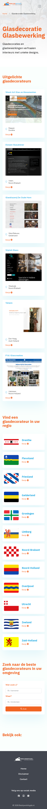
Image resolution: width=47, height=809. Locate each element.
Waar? (9, 696)
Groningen (28, 513)
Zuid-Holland (29, 640)
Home (5, 13)
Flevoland (28, 458)
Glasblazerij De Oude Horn (18, 197)
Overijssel (28, 586)
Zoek (24, 709)
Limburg (26, 531)
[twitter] (28, 796)
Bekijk (8, 134)
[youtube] (23, 796)
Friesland (27, 476)
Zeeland (26, 622)
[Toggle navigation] (39, 6)
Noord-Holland (30, 568)
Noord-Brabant (31, 550)
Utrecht (26, 604)
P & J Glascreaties (14, 355)
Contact (23, 779)
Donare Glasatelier (15, 144)
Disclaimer (23, 774)
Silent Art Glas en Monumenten (21, 92)
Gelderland (28, 495)
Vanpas (9, 303)
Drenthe (26, 440)
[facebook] (19, 796)
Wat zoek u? (11, 685)
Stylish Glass (12, 250)
